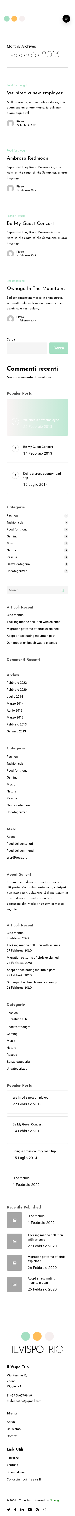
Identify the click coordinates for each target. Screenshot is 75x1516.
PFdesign (54, 1500)
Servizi (11, 1422)
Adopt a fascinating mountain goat (31, 636)
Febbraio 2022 (17, 682)
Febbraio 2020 (17, 689)
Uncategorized (16, 281)
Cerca (11, 339)
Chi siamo (14, 1429)
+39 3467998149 (21, 1395)
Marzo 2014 (15, 703)
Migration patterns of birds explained (33, 629)
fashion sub (15, 522)
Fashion (11, 216)
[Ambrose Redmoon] (37, 172)
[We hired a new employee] (37, 107)
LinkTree (13, 1458)
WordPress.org (17, 857)
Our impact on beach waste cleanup (32, 643)
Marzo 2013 (15, 717)
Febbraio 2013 (17, 724)
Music (21, 216)
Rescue (12, 557)
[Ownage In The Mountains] (37, 302)
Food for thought (17, 85)
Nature (11, 550)
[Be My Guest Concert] (37, 237)
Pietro (20, 122)
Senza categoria (18, 564)
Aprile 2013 (14, 710)
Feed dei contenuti (20, 843)
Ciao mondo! (15, 615)
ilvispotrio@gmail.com (25, 1401)
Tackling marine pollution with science (33, 622)
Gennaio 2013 (16, 731)
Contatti (12, 1436)
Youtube (12, 1465)
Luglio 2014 (15, 696)
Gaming (12, 536)
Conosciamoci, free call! (24, 1479)
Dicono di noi (16, 1472)
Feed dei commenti (20, 850)
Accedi (11, 837)
